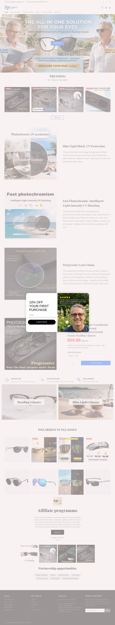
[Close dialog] (86, 296)
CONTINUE (42, 322)
